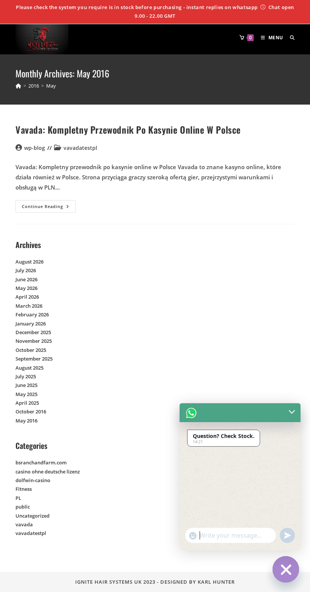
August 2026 (29, 261)
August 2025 (29, 367)
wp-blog (34, 147)
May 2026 (26, 288)
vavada (24, 524)
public (23, 506)
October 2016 (31, 411)
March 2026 (29, 305)
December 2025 (33, 332)
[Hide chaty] (286, 569)
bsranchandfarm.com (41, 462)
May (51, 85)
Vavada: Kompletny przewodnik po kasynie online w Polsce (128, 129)
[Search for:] (289, 37)
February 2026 (32, 314)
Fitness (24, 489)
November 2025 (34, 341)
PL (18, 498)
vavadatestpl (80, 147)
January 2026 (31, 323)
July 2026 (26, 270)
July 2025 (26, 376)
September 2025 (34, 358)
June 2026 (26, 279)
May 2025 (26, 394)
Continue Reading (49, 204)
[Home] (18, 85)
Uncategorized (33, 515)
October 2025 (31, 350)
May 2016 (26, 420)
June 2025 (26, 385)
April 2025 (27, 402)
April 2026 (27, 296)
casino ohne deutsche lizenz (48, 471)
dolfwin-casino (33, 480)
